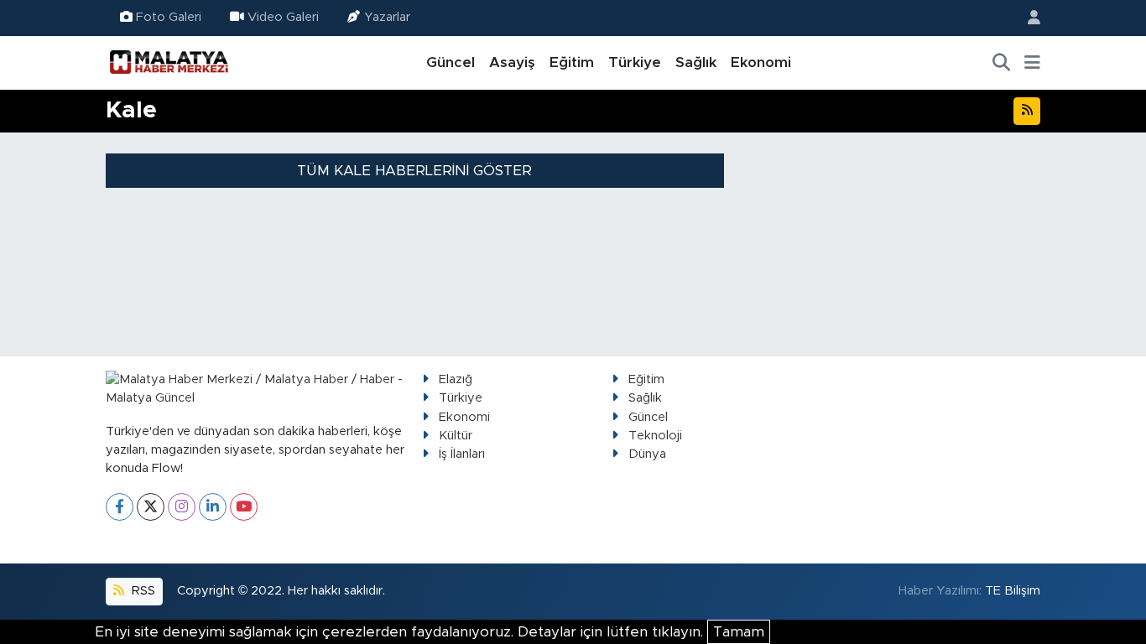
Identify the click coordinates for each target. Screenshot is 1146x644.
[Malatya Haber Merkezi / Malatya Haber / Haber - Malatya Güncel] (169, 62)
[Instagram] (181, 507)
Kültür (455, 435)
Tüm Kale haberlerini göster (414, 171)
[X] (150, 507)
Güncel (450, 62)
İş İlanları (462, 454)
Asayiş (512, 62)
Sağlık (695, 62)
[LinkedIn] (213, 507)
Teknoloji (655, 435)
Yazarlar (387, 17)
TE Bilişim (1012, 590)
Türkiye (634, 62)
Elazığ (455, 379)
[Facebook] (119, 507)
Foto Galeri (168, 17)
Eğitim (572, 62)
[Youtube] (244, 507)
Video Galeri (283, 17)
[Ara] (1002, 63)
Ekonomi (761, 62)
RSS (141, 590)
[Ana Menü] (1032, 63)
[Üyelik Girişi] (1026, 18)
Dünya (647, 454)
